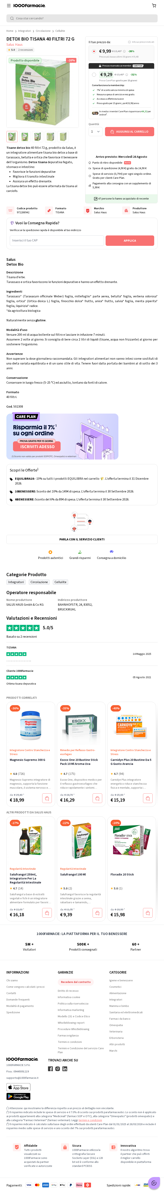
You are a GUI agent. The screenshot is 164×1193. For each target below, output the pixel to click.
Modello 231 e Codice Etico (74, 1016)
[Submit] (13, 18)
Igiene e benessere (121, 981)
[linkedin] (64, 1068)
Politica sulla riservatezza (73, 1004)
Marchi (113, 1051)
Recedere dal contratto (76, 982)
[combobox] (82, 18)
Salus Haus (14, 44)
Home (9, 31)
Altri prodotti (117, 1044)
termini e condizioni (90, 1120)
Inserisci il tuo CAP (25, 240)
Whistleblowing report (71, 1023)
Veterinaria (115, 1032)
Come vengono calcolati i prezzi (25, 987)
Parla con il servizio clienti (82, 539)
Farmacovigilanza (68, 1036)
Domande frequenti (18, 1000)
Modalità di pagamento (20, 1006)
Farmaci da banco (119, 1019)
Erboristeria (116, 1038)
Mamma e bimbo (119, 1006)
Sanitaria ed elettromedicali (126, 1012)
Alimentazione (117, 993)
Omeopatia (116, 1025)
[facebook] (50, 1068)
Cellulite (60, 31)
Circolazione (43, 31)
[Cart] (154, 5)
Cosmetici (115, 987)
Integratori (24, 31)
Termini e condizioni (70, 1042)
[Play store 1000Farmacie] (22, 1096)
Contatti (11, 993)
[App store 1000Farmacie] (22, 1087)
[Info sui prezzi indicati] (124, 51)
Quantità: (94, 124)
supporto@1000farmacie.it (22, 1078)
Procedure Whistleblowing (73, 1029)
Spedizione (13, 1012)
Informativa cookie (69, 997)
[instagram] (57, 1068)
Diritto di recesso (68, 991)
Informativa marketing (71, 1010)
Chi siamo (12, 981)
